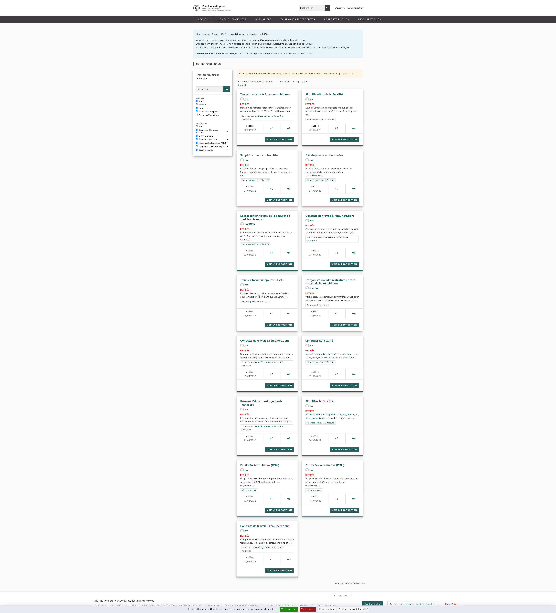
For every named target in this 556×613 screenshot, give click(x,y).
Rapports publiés (336, 19)
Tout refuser (308, 609)
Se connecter (355, 8)
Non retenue (204, 108)
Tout (201, 101)
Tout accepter (372, 604)
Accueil (203, 19)
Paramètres (451, 604)
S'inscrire (340, 8)
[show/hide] (228, 131)
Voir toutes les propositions (338, 73)
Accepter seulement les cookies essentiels (413, 604)
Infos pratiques (369, 19)
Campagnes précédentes (297, 19)
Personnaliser (326, 609)
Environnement (206, 136)
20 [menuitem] (303, 82)
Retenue (202, 104)
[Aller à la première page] (212, 8)
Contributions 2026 (232, 19)
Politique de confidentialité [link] (353, 609)
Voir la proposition (280, 139)
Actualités (263, 19)
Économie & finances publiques (207, 131)
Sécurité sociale (206, 150)
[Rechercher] (327, 8)
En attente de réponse (209, 111)
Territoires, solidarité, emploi (212, 146)
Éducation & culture (208, 139)
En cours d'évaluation (209, 115)
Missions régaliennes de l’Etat (212, 143)
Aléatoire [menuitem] (243, 85)
